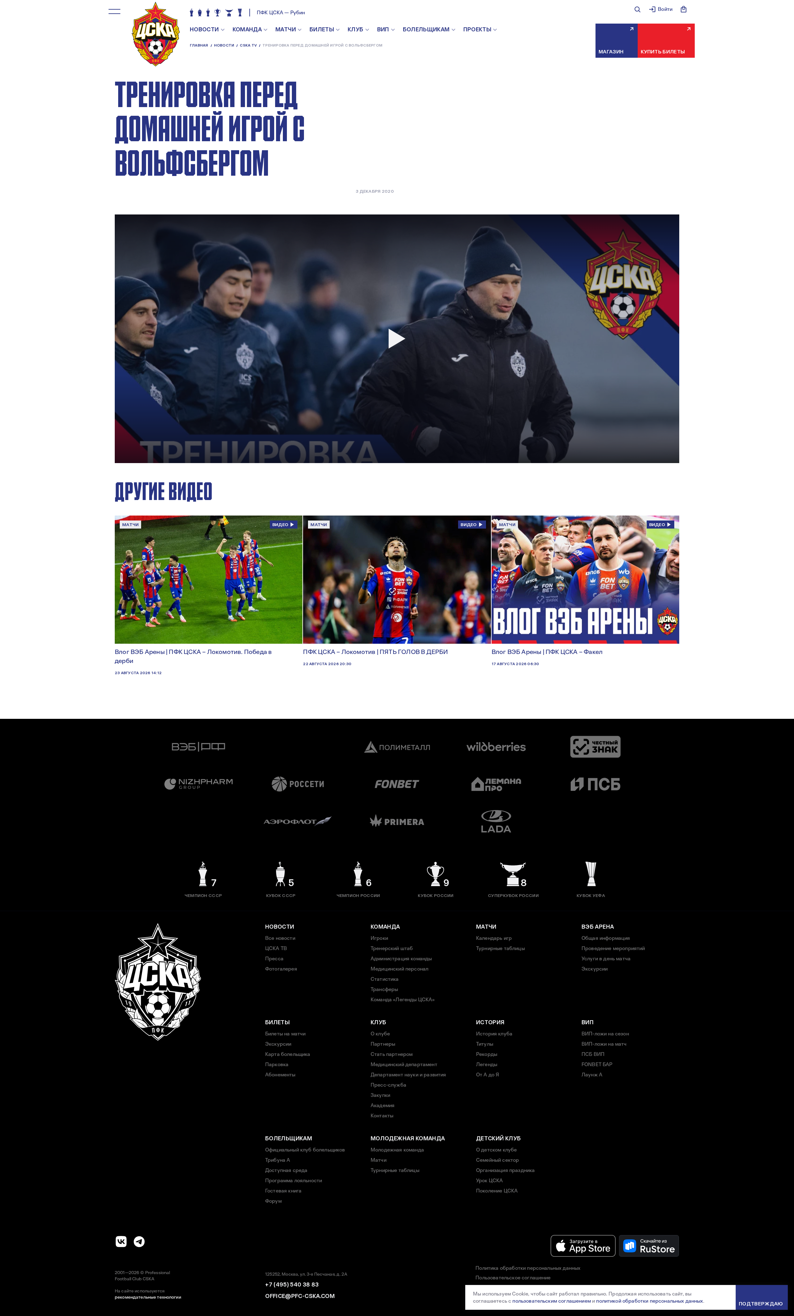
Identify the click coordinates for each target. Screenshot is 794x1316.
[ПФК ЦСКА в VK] (121, 1241)
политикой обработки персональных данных (649, 1301)
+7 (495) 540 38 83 (292, 1284)
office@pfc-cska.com (300, 1296)
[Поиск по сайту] (637, 9)
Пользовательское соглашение (513, 1278)
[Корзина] (683, 9)
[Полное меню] (114, 11)
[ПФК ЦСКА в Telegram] (139, 1241)
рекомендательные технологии (148, 1297)
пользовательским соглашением (551, 1301)
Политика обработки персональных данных (527, 1268)
